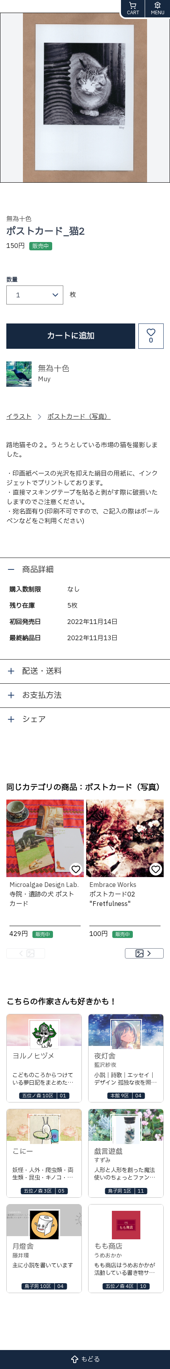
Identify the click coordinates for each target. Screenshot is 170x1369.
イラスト (19, 417)
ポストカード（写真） (79, 417)
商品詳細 (38, 569)
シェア (34, 719)
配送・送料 (42, 671)
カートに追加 (70, 336)
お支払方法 (42, 695)
